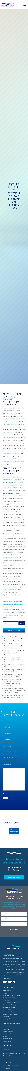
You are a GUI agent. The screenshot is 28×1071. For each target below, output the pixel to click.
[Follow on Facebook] (4, 982)
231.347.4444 (18, 612)
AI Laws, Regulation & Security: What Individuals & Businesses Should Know (14, 639)
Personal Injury (7, 990)
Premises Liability (7, 1038)
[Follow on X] (6, 982)
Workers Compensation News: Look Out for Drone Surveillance (13, 660)
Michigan (6, 609)
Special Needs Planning (9, 1005)
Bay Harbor (13, 490)
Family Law (6, 1000)
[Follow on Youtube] (14, 982)
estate (10, 432)
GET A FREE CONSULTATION (14, 877)
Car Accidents (6, 1027)
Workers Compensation (9, 998)
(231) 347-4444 (16, 1066)
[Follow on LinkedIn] (11, 982)
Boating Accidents (8, 1031)
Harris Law (6, 477)
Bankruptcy (6, 1016)
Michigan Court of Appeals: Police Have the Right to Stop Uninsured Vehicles (14, 691)
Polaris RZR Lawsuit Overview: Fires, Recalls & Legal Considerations (13, 646)
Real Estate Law (7, 1009)
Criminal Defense (7, 993)
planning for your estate (13, 571)
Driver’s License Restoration (10, 1012)
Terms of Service (16, 933)
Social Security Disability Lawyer (11, 995)
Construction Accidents (9, 1034)
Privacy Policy (8, 933)
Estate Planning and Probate (10, 1002)
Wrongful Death (7, 1041)
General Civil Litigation (9, 1007)
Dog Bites (5, 1036)
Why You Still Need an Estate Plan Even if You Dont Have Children (14, 653)
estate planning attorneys (11, 424)
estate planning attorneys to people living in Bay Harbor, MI (13, 485)
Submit (5, 798)
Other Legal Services (8, 1019)
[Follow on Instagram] (9, 982)
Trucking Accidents (8, 1029)
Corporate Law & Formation (10, 1014)
